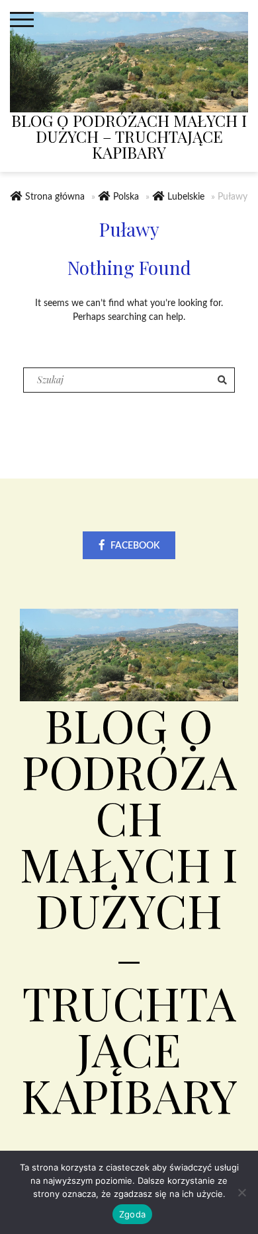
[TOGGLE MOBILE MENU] (22, 20)
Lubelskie (185, 197)
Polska (126, 197)
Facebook (134, 546)
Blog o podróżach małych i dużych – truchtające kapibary (129, 136)
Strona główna (55, 197)
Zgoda (132, 1214)
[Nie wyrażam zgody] (241, 1192)
